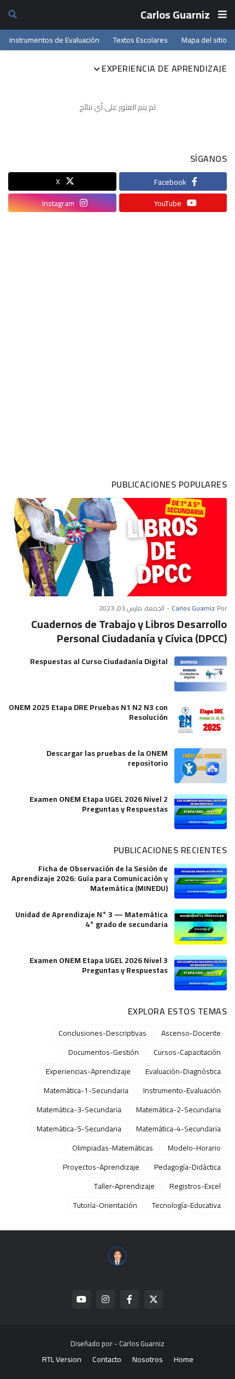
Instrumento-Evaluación (182, 1090)
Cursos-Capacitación (187, 1052)
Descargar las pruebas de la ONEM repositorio (107, 758)
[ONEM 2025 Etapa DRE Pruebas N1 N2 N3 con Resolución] (200, 719)
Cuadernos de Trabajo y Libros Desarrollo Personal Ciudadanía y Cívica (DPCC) (129, 631)
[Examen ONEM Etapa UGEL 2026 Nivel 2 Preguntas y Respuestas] (200, 811)
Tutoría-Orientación (105, 1205)
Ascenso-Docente (191, 1033)
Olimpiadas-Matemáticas (112, 1148)
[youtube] (81, 1299)
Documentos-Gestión (103, 1052)
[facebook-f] (129, 1299)
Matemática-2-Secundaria (178, 1109)
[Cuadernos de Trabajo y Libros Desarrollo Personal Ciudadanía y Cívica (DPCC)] (117, 547)
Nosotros (147, 1359)
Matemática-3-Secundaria (79, 1109)
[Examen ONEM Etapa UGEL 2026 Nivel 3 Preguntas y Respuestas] (200, 972)
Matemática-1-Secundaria (86, 1090)
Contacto (106, 1359)
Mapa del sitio (204, 40)
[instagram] (105, 1299)
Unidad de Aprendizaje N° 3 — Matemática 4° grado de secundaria (91, 919)
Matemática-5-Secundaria (79, 1129)
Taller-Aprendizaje (124, 1186)
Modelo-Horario (194, 1148)
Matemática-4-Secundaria (178, 1129)
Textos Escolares (140, 40)
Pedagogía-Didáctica (187, 1167)
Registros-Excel (195, 1186)
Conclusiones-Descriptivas (102, 1033)
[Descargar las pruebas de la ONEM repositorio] (200, 765)
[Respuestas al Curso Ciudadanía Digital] (200, 673)
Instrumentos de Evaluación (54, 40)
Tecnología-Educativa (186, 1205)
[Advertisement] (117, 345)
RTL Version (61, 1359)
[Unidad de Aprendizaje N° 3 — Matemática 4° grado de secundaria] (200, 926)
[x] (153, 1299)
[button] (222, 14)
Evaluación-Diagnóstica (183, 1071)
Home (183, 1359)
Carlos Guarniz (175, 14)
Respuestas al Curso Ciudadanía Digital (99, 661)
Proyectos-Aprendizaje (101, 1167)
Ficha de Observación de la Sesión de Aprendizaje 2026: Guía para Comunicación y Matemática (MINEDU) (89, 879)
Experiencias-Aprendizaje (88, 1071)
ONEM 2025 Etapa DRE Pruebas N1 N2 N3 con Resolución (88, 712)
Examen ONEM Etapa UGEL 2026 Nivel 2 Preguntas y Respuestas (99, 804)
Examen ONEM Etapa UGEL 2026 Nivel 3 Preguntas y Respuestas (99, 965)
